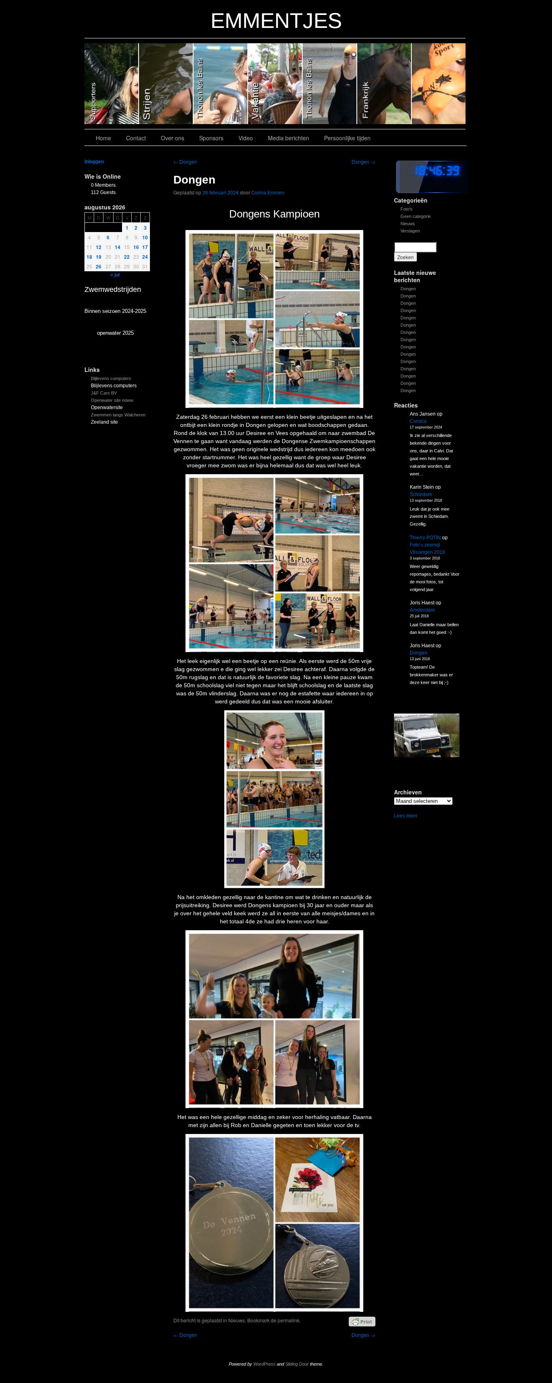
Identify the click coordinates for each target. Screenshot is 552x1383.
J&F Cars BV (104, 393)
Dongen (408, 288)
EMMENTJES (276, 20)
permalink (288, 1320)
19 (98, 256)
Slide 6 (111, 83)
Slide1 (384, 83)
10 (145, 237)
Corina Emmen (267, 192)
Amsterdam (422, 610)
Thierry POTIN (425, 538)
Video (245, 138)
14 (117, 247)
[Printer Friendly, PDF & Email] (362, 1321)
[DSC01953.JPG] (426, 735)
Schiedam (421, 494)
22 (127, 256)
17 (145, 247)
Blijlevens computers (111, 378)
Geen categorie (415, 216)
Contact (136, 138)
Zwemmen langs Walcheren (118, 414)
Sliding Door (297, 1364)
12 (98, 247)
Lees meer (405, 816)
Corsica (418, 421)
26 (98, 266)
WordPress (264, 1364)
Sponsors (211, 138)
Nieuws (407, 223)
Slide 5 (166, 83)
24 (145, 256)
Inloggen (94, 162)
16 (136, 247)
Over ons (172, 138)
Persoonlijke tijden (347, 138)
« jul (115, 275)
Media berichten (288, 138)
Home (103, 138)
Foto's (406, 209)
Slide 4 (221, 83)
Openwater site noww (112, 400)
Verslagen (410, 230)
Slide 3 (275, 83)
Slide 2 (330, 83)
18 (89, 256)
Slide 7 (439, 83)
